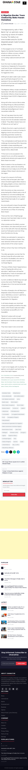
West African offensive (7, 447)
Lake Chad (18, 429)
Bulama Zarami (6, 408)
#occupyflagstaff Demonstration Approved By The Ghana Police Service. (15, 586)
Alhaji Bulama (16, 393)
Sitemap (3, 736)
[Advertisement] (14, 514)
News (2, 696)
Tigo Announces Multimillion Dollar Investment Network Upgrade (14, 594)
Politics (3, 715)
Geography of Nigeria (12, 417)
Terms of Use (4, 734)
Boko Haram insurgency (8, 405)
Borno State (20, 405)
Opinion (3, 710)
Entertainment (5, 704)
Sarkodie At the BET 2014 (11, 573)
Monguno (23, 432)
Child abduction (15, 411)
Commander (5, 414)
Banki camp (5, 402)
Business (3, 707)
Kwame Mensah (8, 23)
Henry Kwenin (5, 420)
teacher (15, 441)
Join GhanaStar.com (6, 375)
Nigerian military (13, 435)
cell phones (5, 411)
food (3, 417)
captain (23, 408)
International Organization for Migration (12, 423)
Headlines (5, 12)
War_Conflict (16, 444)
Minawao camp (14, 432)
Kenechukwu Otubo (7, 429)
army (18, 399)
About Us (3, 722)
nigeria (4, 435)
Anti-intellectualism (19, 396)
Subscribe (14, 494)
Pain (15, 438)
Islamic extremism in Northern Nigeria (11, 426)
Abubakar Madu (6, 393)
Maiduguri (4, 432)
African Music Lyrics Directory (9, 712)
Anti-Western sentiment (8, 399)
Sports (3, 701)
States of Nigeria (6, 441)
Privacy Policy (5, 731)
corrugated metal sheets (18, 414)
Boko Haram (14, 402)
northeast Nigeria (6, 438)
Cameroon (15, 408)
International (4, 698)
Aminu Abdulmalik (6, 396)
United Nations (6, 444)
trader (21, 441)
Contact (3, 725)
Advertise (3, 728)
